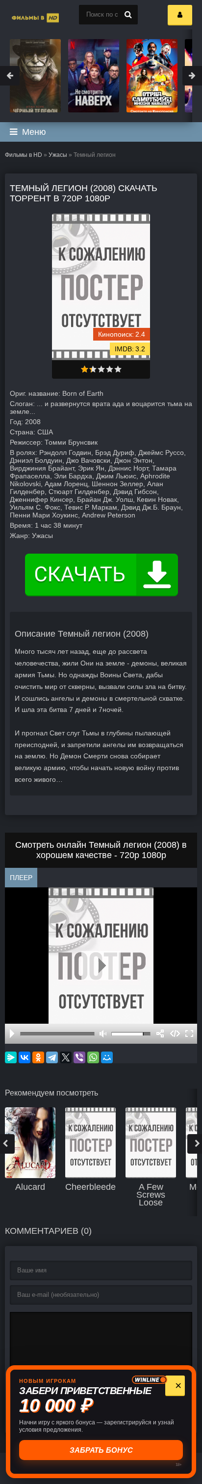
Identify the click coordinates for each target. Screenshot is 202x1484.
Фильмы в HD (23, 154)
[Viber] (79, 1057)
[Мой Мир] (107, 1057)
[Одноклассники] (38, 1057)
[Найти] (128, 14)
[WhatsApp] (93, 1057)
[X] (66, 1057)
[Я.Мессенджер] (11, 1057)
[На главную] (24, 14)
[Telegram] (52, 1057)
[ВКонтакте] (24, 1057)
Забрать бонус (101, 1450)
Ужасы (58, 154)
